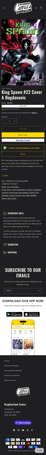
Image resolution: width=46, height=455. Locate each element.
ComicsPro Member (11, 366)
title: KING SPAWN (28, 195)
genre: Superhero (34, 190)
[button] (4, 8)
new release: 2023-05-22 (29, 193)
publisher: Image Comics (11, 195)
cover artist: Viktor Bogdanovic (14, 190)
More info (23, 153)
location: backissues (10, 193)
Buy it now (23, 135)
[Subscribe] (39, 291)
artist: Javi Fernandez (10, 187)
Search (7, 361)
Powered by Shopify (32, 450)
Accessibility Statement (13, 370)
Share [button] (6, 176)
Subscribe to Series (23, 140)
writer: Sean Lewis (9, 198)
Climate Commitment (12, 375)
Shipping (4, 109)
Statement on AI (10, 380)
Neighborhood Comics (19, 450)
